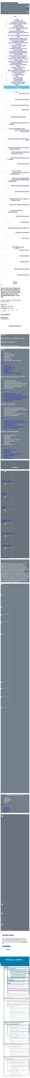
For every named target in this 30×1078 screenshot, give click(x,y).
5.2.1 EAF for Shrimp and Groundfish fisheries (17, 1073)
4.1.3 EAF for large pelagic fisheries (19, 1055)
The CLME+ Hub (7, 353)
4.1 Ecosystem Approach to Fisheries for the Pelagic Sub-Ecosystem (17, 1046)
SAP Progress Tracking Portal (18, 45)
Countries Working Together (9, 412)
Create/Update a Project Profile (10, 435)
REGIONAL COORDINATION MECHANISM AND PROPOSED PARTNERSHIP (18, 53)
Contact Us (6, 800)
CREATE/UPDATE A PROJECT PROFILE (18, 65)
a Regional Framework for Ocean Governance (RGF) (19, 173)
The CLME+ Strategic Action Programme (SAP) (18, 36)
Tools (16, 76)
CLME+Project (7, 442)
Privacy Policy (7, 799)
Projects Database (18, 79)
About (16, 19)
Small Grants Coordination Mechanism (18, 61)
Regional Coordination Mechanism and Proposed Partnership (15, 409)
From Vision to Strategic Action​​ (17, 128)
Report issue (4, 311)
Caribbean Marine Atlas (18, 83)
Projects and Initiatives (16, 210)
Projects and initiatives (16, 63)
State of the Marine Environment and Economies (18, 43)
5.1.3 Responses (15, 1068)
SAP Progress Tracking (23, 163)
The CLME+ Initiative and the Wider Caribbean (13, 360)
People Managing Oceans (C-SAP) (18, 38)
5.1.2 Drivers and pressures (18, 1067)
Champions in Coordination (9, 441)
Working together (16, 47)
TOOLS (16, 248)
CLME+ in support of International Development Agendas (18, 40)
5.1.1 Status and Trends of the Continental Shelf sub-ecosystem (19, 1064)
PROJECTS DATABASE (18, 67)
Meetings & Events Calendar (18, 82)
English (15, 282)
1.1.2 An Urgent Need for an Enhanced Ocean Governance (18, 975)
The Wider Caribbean (18, 26)
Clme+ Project (18, 73)
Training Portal (5, 557)
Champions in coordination (18, 72)
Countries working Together (18, 57)
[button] (15, 9)
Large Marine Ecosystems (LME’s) (18, 23)
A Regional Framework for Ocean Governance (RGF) (18, 49)
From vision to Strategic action (16, 31)
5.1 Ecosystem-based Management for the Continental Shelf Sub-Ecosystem (18, 1061)
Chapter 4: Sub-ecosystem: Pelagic (13, 1044)
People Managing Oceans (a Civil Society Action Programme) (18, 148)
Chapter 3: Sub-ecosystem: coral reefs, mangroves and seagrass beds (13, 1023)
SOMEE (6, 967)
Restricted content (12, 212)
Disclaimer (6, 798)
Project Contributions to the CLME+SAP (12, 439)
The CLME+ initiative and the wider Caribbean (18, 28)
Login (27, 6)
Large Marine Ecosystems (9, 356)
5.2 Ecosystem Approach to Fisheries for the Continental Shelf (17, 1070)
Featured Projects (18, 69)
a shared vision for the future (18, 33)
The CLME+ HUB (18, 20)
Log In (5, 802)
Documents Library (18, 77)
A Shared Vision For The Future (10, 380)
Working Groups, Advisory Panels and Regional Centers (18, 59)
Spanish (15, 283)
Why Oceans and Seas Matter (9, 354)
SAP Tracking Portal (6, 545)
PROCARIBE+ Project (18, 74)
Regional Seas (18, 25)
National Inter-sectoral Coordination (18, 55)
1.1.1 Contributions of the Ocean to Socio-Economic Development (19, 972)
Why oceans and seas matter (18, 22)
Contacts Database (18, 80)
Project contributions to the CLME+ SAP (18, 70)
